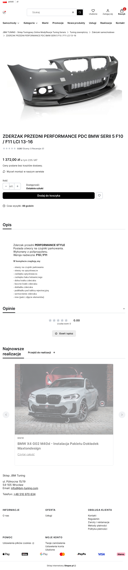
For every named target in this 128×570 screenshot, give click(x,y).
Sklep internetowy (60, 565)
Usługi (48, 515)
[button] (80, 12)
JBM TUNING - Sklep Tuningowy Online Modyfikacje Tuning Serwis (34, 32)
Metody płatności (97, 525)
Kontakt (92, 515)
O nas (6, 515)
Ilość (5, 180)
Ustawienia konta (54, 546)
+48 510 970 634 (25, 494)
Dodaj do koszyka (48, 195)
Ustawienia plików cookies (17, 543)
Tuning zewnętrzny (79, 32)
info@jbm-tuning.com (24, 488)
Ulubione (50, 549)
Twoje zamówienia (55, 543)
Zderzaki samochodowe (103, 32)
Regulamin (93, 518)
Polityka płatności (97, 528)
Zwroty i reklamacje (98, 522)
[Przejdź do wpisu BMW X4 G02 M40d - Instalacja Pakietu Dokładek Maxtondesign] (64, 399)
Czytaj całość (26, 454)
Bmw (21, 438)
